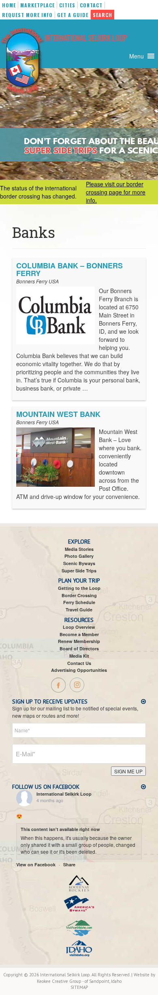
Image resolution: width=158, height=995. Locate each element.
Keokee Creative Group (59, 981)
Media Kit (79, 656)
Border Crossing (79, 595)
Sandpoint (99, 981)
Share (69, 864)
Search (102, 14)
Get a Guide (72, 14)
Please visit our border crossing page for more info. (115, 192)
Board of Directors (79, 648)
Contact (91, 5)
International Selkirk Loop (86, 37)
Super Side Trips (79, 571)
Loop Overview (79, 627)
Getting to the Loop (79, 588)
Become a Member (79, 634)
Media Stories (79, 549)
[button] (136, 56)
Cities (67, 5)
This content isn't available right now (60, 829)
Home (9, 5)
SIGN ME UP (128, 771)
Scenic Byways (79, 563)
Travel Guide (79, 609)
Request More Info (27, 14)
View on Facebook (36, 864)
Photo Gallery (79, 556)
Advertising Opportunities (79, 670)
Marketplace (37, 5)
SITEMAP (79, 987)
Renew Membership (79, 641)
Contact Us (79, 663)
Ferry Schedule (79, 602)
